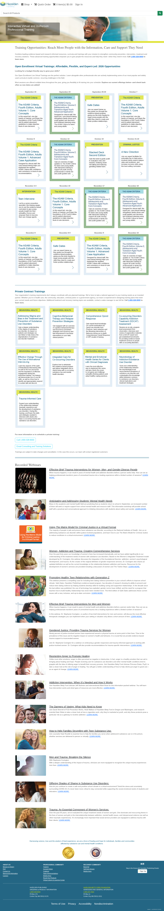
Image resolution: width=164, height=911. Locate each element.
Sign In (78, 4)
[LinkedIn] (143, 864)
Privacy (72, 903)
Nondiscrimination (103, 903)
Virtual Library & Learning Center (54, 880)
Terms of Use (58, 903)
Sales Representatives (50, 873)
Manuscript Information (10, 873)
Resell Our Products (49, 878)
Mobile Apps (47, 876)
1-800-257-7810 (88, 892)
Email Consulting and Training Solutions (34, 446)
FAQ (4, 869)
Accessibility (85, 903)
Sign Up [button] (143, 871)
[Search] (160, 13)
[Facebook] (142, 864)
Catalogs (46, 871)
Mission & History (8, 867)
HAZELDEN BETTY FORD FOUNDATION (96, 887)
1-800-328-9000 (137, 57)
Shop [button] (26, 4)
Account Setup (48, 869)
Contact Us (6, 871)
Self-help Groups (88, 869)
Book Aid (86, 867)
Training (46, 867)
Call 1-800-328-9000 (25, 440)
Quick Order (44, 4)
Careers (5, 876)
